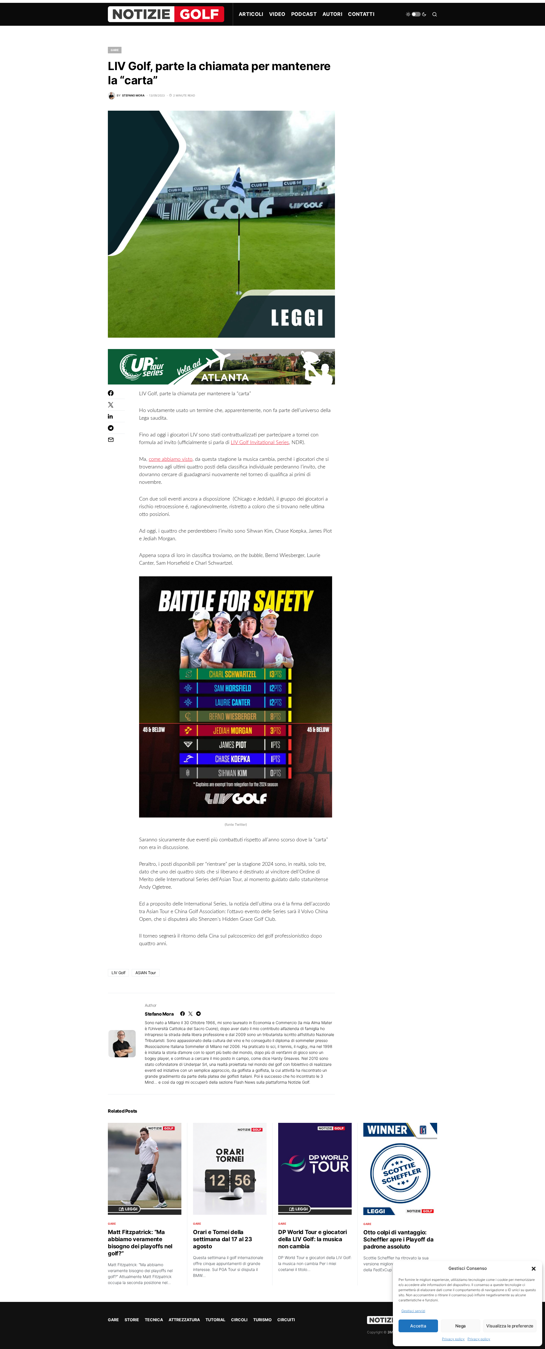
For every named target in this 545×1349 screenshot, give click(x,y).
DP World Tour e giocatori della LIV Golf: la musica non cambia (312, 1239)
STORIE (132, 1319)
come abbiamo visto (170, 459)
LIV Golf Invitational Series (260, 442)
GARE (115, 50)
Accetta (418, 1326)
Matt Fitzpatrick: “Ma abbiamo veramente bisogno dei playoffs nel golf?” (140, 1243)
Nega (460, 1326)
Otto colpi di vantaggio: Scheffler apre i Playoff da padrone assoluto (398, 1239)
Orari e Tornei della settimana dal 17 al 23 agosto (222, 1239)
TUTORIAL (215, 1319)
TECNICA (154, 1319)
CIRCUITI (286, 1319)
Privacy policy (453, 1339)
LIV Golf (118, 972)
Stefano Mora (159, 1014)
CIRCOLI (239, 1319)
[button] (533, 1268)
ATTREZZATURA (184, 1319)
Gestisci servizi (413, 1311)
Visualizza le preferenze (509, 1326)
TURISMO (262, 1319)
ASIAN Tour (145, 972)
